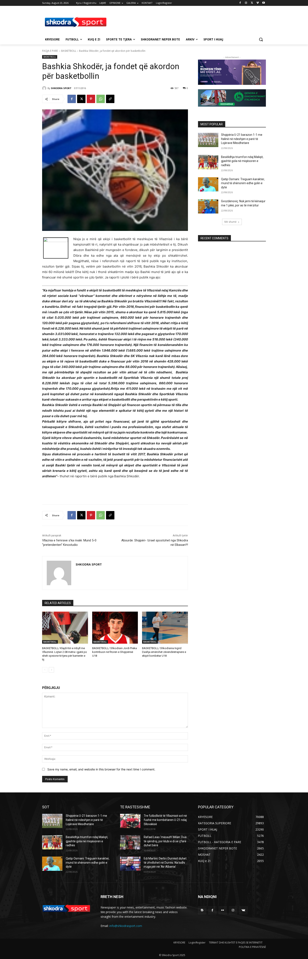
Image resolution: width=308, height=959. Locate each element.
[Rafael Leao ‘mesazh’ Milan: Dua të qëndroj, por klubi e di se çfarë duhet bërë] (130, 842)
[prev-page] (44, 670)
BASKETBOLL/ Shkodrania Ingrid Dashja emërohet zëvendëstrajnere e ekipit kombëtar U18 (164, 652)
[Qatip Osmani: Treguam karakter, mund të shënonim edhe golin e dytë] (208, 184)
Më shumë (230, 222)
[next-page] (51, 670)
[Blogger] (202, 910)
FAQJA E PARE (50, 51)
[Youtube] (263, 3)
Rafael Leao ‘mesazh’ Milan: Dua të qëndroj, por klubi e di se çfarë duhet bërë (165, 841)
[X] (252, 3)
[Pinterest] (91, 99)
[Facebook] (240, 3)
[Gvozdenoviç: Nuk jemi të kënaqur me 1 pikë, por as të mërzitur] (208, 206)
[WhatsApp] (100, 99)
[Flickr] (223, 910)
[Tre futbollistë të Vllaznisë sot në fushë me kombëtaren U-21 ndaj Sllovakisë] (130, 821)
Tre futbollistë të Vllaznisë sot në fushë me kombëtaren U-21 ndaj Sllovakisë (165, 820)
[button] (261, 39)
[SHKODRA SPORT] (45, 88)
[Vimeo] (257, 3)
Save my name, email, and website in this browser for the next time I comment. (101, 769)
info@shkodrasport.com (125, 926)
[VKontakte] (243, 910)
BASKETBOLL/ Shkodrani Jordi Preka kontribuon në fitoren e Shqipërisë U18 (114, 652)
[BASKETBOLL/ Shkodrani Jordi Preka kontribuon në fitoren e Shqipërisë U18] (115, 628)
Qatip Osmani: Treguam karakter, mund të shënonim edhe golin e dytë (243, 183)
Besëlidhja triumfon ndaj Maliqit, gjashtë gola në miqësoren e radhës (242, 161)
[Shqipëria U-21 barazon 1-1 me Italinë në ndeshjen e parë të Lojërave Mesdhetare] (208, 140)
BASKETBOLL (68, 51)
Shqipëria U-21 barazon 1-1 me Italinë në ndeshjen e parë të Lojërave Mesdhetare (241, 139)
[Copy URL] (110, 99)
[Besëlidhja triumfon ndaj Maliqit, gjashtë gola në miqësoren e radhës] (208, 162)
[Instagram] (246, 3)
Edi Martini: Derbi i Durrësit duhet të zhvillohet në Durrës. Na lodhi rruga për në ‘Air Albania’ (165, 862)
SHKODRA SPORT (61, 88)
